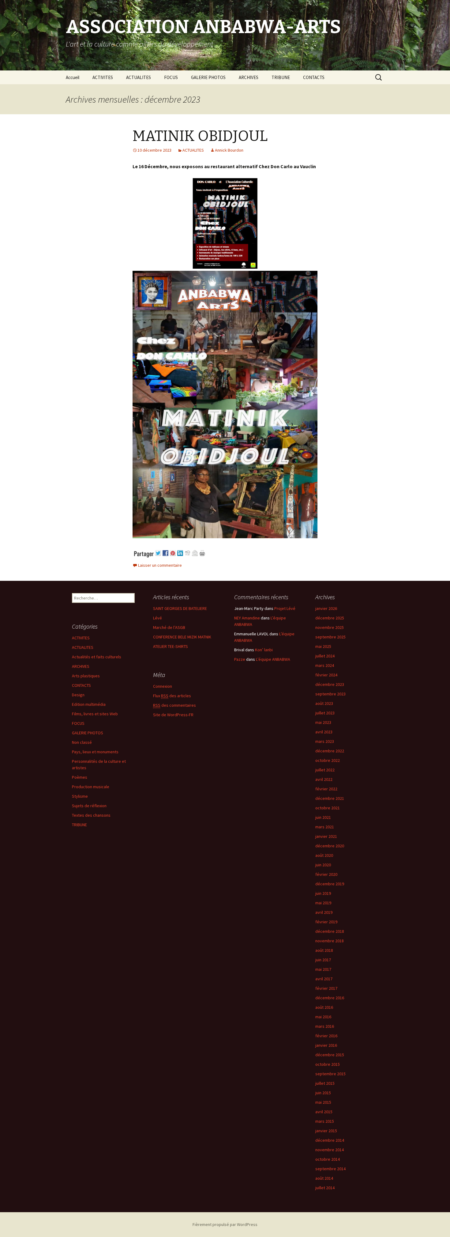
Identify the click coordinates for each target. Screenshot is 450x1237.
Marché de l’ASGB (169, 627)
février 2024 (326, 675)
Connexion (162, 686)
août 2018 (324, 950)
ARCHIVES (248, 77)
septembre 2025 (330, 637)
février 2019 (326, 922)
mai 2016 (323, 1016)
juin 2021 (323, 817)
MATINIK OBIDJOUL (200, 136)
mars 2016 (324, 1026)
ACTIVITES (102, 77)
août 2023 (324, 703)
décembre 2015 (329, 1054)
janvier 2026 (326, 608)
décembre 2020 (329, 846)
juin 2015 (323, 1092)
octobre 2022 (327, 760)
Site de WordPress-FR (173, 714)
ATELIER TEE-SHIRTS (170, 646)
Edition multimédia (89, 704)
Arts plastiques (86, 676)
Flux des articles (172, 695)
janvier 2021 (326, 836)
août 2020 (324, 855)
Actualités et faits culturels (96, 657)
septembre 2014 (330, 1168)
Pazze (239, 659)
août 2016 (324, 1007)
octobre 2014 (327, 1159)
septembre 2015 (330, 1073)
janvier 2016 (326, 1045)
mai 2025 (323, 646)
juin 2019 (323, 893)
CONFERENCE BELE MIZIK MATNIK (182, 637)
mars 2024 (324, 665)
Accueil (72, 77)
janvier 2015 (326, 1130)
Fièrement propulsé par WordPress (225, 1224)
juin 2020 (323, 865)
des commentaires (174, 705)
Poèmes (79, 777)
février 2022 (326, 789)
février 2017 (326, 988)
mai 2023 (323, 722)
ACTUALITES (138, 77)
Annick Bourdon (229, 150)
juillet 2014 (325, 1187)
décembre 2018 (329, 931)
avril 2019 (323, 912)
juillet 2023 (325, 713)
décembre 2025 (329, 618)
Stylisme (80, 796)
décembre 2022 (329, 751)
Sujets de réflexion (89, 805)
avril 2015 (323, 1111)
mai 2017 (323, 969)
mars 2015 (324, 1121)
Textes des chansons (91, 815)
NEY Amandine (247, 618)
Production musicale (90, 786)
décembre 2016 (329, 998)
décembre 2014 (329, 1140)
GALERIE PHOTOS (208, 77)
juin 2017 (323, 960)
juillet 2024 (325, 656)
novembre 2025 (329, 627)
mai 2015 (323, 1102)
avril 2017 (323, 979)
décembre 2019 (329, 884)
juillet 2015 (325, 1083)
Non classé (82, 742)
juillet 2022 (325, 770)
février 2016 (326, 1035)
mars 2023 (324, 741)
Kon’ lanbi (264, 650)
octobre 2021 (327, 808)
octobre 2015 (327, 1064)
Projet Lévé (284, 608)
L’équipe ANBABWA (273, 659)
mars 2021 (324, 827)
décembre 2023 (329, 684)
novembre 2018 (329, 941)
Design (78, 695)
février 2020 (326, 874)
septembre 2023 (330, 694)
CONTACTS (313, 77)
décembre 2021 (329, 798)
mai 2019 (323, 903)
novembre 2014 (329, 1149)
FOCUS (171, 77)
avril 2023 (323, 732)
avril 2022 (323, 779)
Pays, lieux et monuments (95, 752)
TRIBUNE (281, 77)
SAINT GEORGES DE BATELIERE (180, 608)
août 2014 (324, 1178)
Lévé (157, 618)
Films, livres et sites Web (95, 714)
